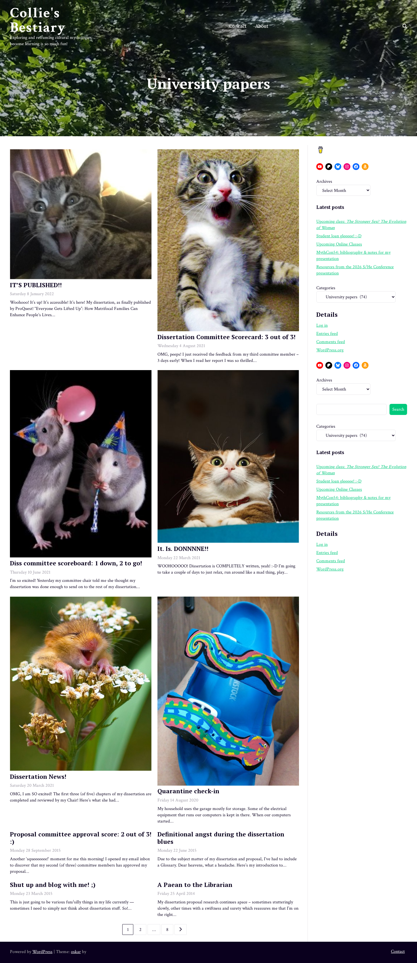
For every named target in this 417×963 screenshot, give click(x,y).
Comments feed (330, 342)
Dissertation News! (38, 777)
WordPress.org (330, 350)
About (261, 26)
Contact (238, 26)
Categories (325, 288)
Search (398, 409)
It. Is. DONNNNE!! (182, 549)
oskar (76, 951)
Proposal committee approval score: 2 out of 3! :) (80, 837)
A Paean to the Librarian (194, 885)
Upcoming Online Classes (339, 244)
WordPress (42, 951)
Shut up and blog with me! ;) (52, 885)
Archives (324, 181)
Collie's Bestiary (38, 20)
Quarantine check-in (188, 791)
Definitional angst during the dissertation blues (220, 837)
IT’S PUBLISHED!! (36, 285)
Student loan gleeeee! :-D (338, 236)
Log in (322, 325)
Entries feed (327, 333)
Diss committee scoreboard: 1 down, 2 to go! (76, 563)
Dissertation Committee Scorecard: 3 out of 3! (226, 337)
